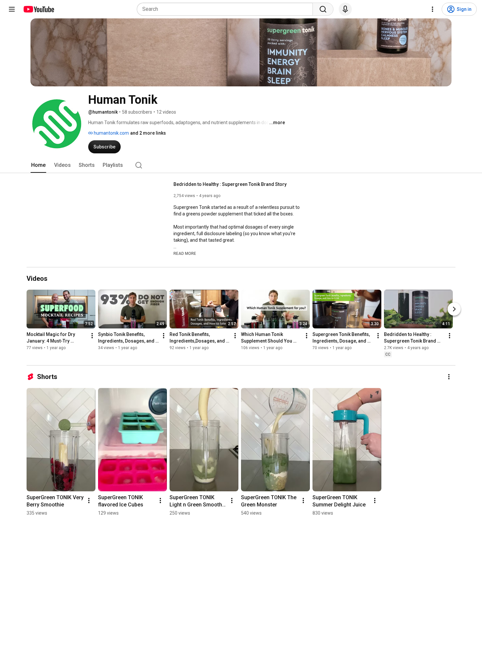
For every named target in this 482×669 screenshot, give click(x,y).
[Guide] (12, 9)
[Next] (454, 309)
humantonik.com (111, 133)
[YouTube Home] (38, 9)
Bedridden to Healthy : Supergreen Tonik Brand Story (230, 184)
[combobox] (226, 9)
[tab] (38, 165)
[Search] (322, 9)
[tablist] (241, 165)
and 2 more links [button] (148, 133)
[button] (184, 253)
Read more (184, 253)
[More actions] (92, 335)
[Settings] (432, 9)
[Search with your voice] (345, 9)
